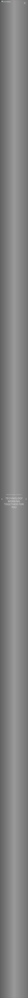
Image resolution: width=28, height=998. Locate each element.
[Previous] (2, 499)
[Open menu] (24, 3)
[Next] (26, 499)
